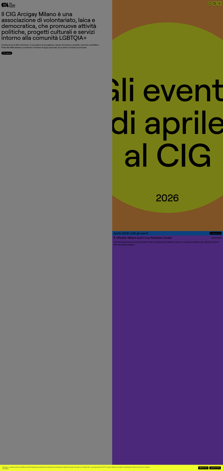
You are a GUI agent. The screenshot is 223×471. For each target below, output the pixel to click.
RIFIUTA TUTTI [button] (203, 468)
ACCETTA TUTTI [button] (215, 468)
